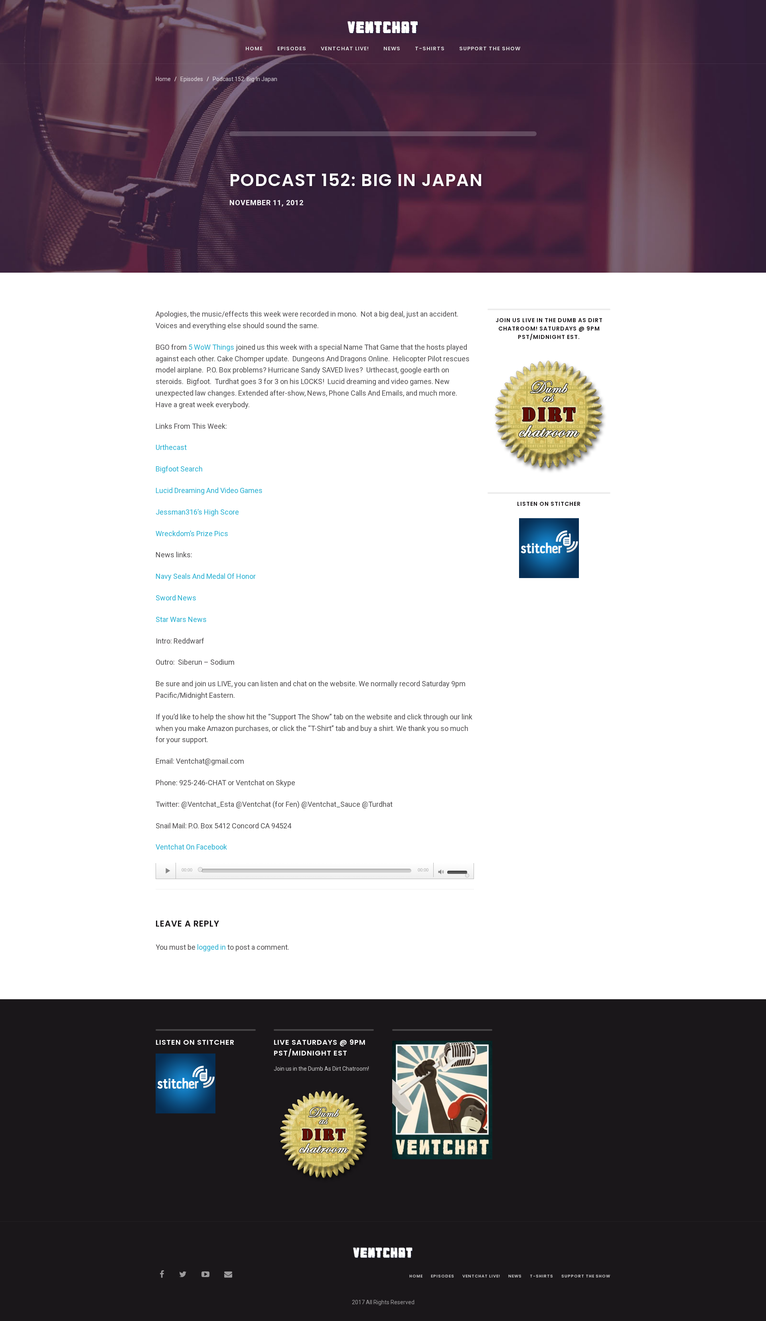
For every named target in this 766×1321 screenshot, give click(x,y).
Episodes (291, 49)
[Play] (168, 871)
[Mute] (441, 873)
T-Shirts (430, 49)
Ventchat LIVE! (345, 49)
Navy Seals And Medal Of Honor (206, 576)
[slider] (458, 871)
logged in (211, 947)
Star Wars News (181, 619)
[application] (315, 871)
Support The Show (490, 49)
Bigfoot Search (179, 469)
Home (254, 49)
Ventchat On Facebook (191, 847)
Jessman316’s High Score (197, 512)
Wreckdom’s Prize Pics (192, 533)
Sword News (176, 598)
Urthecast (171, 447)
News (392, 49)
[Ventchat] (383, 23)
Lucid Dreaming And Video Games (209, 490)
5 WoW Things (211, 347)
